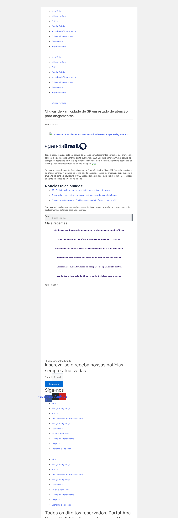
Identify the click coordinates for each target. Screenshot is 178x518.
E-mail (48, 377)
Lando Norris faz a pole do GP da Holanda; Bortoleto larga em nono (89, 276)
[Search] (132, 217)
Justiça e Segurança (61, 408)
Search (48, 216)
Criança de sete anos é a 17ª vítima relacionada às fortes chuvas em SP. (84, 200)
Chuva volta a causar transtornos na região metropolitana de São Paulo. (84, 195)
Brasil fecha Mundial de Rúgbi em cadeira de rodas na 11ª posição (89, 239)
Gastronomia (57, 41)
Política (55, 21)
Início (54, 403)
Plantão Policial (58, 26)
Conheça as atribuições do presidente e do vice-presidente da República (89, 230)
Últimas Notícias (59, 16)
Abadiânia (56, 11)
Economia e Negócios (61, 448)
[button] (89, 53)
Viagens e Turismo (60, 46)
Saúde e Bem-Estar (60, 433)
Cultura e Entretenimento (63, 36)
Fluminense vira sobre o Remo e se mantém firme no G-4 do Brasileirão (89, 248)
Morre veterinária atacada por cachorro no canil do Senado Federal (89, 258)
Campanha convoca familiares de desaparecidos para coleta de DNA (89, 267)
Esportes (56, 443)
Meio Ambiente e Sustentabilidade (67, 418)
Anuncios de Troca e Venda (64, 31)
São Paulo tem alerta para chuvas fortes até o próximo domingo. (81, 190)
